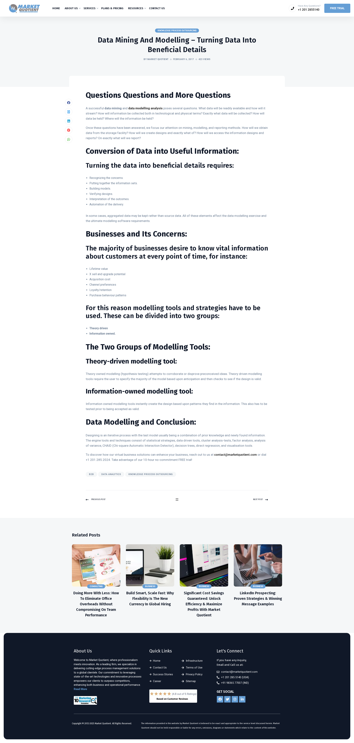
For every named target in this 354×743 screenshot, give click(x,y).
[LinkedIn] (68, 121)
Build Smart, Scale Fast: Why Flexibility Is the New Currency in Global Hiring (150, 598)
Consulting (96, 586)
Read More (80, 689)
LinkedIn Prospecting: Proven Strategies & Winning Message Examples (258, 598)
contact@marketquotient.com (235, 454)
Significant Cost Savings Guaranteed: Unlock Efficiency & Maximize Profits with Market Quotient (204, 604)
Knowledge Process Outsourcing (177, 30)
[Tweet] (68, 111)
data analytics (111, 474)
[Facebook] (68, 102)
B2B (91, 474)
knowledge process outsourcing (151, 474)
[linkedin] (242, 699)
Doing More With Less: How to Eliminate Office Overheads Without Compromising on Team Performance (96, 604)
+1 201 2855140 (308, 9)
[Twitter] (227, 699)
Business (150, 586)
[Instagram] (235, 699)
